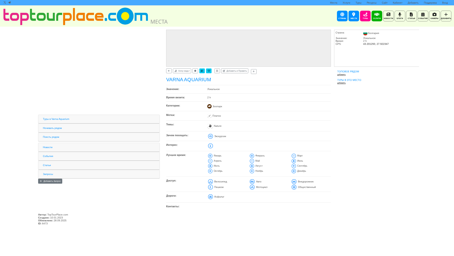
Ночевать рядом (52, 128)
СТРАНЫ (342, 18)
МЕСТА (354, 18)
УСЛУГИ (377, 18)
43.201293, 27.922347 (376, 43)
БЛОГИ (400, 18)
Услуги (346, 2)
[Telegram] (9, 2)
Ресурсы (372, 2)
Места (333, 2)
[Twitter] (5, 2)
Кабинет (397, 2)
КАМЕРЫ (434, 18)
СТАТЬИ (411, 18)
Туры (358, 2)
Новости (47, 147)
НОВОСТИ (388, 18)
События (48, 156)
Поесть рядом (51, 136)
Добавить (413, 2)
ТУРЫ (365, 18)
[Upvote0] (202, 70)
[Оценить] (195, 70)
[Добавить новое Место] (253, 71)
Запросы (48, 174)
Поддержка (430, 2)
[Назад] (169, 70)
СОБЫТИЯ (423, 18)
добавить (341, 74)
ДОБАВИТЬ (446, 18)
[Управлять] (217, 70)
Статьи (47, 165)
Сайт (384, 2)
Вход (445, 2)
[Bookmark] (209, 70)
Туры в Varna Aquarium (56, 119)
